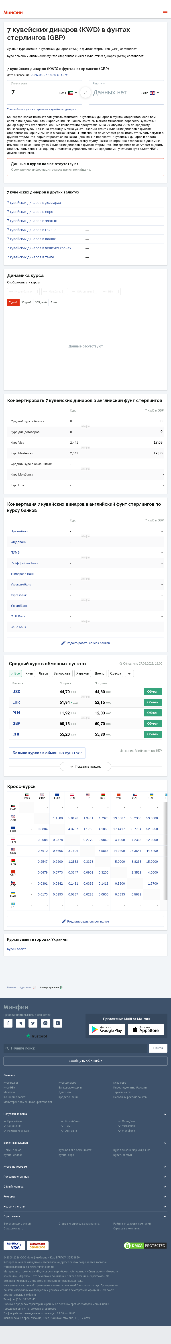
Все (17, 673)
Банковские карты (70, 1087)
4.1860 (103, 829)
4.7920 (103, 818)
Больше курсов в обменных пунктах (46, 753)
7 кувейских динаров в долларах (34, 203)
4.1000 (120, 840)
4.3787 (73, 829)
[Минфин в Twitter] (32, 1023)
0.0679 (43, 872)
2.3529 (136, 872)
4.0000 (153, 872)
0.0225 (88, 894)
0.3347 (73, 872)
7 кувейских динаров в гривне (32, 230)
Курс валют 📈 (28, 987)
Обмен (152, 691)
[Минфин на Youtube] (57, 1023)
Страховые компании (126, 1228)
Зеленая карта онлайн (18, 1223)
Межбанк (9, 1092)
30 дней (26, 302)
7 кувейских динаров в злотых (32, 221)
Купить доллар (13, 1155)
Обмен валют (12, 1150)
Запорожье (62, 673)
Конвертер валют (14, 1097)
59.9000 (152, 818)
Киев (29, 673)
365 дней (41, 302)
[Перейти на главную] (13, 13)
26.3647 (135, 850)
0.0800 (103, 894)
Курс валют (11, 1082)
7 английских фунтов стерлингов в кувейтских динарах (41, 109)
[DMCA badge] (145, 1245)
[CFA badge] (61, 1245)
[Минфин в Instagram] (45, 1023)
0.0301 (43, 883)
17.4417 (119, 829)
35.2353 (135, 818)
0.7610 (43, 850)
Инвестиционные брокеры (130, 1087)
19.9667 (119, 818)
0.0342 (58, 883)
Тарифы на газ (122, 1092)
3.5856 (103, 850)
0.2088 (43, 840)
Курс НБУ (9, 1087)
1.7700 (153, 883)
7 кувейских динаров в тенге (30, 257)
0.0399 (88, 883)
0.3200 (103, 872)
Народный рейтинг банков (130, 1097)
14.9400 (119, 850)
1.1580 (58, 818)
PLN (16, 712)
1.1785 (88, 829)
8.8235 (136, 861)
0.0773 (58, 872)
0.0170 (43, 894)
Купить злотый (122, 1155)
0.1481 (73, 883)
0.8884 (43, 829)
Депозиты (65, 1092)
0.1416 (103, 883)
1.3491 (88, 818)
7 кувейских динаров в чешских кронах (39, 248)
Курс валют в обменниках (75, 1150)
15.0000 (152, 861)
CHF (16, 734)
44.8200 (152, 850)
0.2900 (58, 861)
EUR (16, 702)
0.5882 (136, 894)
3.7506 (73, 850)
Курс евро (119, 1082)
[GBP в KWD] (85, 92)
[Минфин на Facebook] (8, 1023)
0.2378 (58, 840)
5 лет (54, 302)
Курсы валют (16, 949)
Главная (11, 987)
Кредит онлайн (68, 1097)
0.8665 (58, 850)
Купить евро (66, 1155)
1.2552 (73, 861)
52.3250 (152, 829)
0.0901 (88, 872)
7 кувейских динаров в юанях (31, 239)
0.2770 (88, 840)
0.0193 (58, 894)
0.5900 (120, 883)
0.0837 (73, 894)
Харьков (82, 673)
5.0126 (73, 818)
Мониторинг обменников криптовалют (28, 1102)
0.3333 (120, 894)
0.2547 (43, 861)
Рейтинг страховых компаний (132, 1223)
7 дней (13, 302)
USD (16, 691)
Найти (158, 1048)
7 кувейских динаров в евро (30, 212)
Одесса (115, 673)
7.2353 (136, 840)
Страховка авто (13, 1228)
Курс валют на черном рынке (131, 1150)
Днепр (99, 673)
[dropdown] (129, 673)
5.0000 (120, 861)
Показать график (88, 766)
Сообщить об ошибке (85, 1061)
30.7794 (135, 829)
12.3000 (152, 840)
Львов (43, 673)
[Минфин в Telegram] (20, 1023)
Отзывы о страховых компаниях (79, 1223)
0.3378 (88, 861)
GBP (16, 723)
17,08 (158, 442)
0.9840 (103, 840)
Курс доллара (67, 1082)
